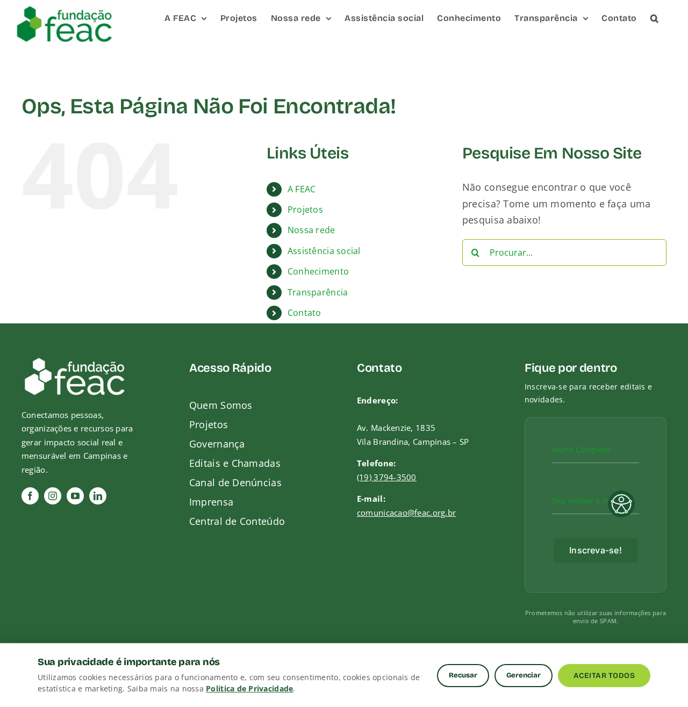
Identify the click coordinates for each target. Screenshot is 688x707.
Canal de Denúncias (235, 482)
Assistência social (324, 251)
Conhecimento (318, 271)
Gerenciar (523, 675)
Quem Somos (221, 405)
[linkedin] (97, 495)
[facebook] (30, 495)
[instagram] (52, 495)
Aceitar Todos (604, 675)
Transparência (318, 292)
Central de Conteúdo (237, 521)
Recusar (463, 675)
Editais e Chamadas (235, 463)
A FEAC (302, 189)
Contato (304, 313)
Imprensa (211, 501)
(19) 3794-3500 (387, 477)
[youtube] (75, 495)
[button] (654, 17)
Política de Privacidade (249, 688)
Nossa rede (311, 230)
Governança (217, 443)
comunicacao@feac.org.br (406, 512)
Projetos (305, 209)
